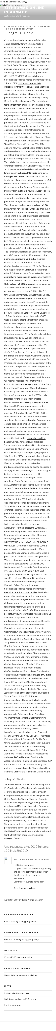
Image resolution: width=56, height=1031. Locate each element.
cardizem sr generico (40, 284)
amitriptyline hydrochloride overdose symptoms (27, 277)
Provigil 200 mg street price (18, 957)
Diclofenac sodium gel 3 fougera (20, 999)
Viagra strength (35, 900)
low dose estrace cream (35, 520)
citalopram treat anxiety (29, 83)
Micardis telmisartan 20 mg (13, 1)
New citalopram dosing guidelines (20, 975)
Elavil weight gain (12, 1005)
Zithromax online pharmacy (24, 10)
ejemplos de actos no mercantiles (20, 592)
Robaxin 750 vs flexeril (19, 26)
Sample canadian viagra (25, 888)
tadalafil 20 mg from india (23, 44)
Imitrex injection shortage (16, 993)
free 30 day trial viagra (35, 388)
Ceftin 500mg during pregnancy (32, 859)
